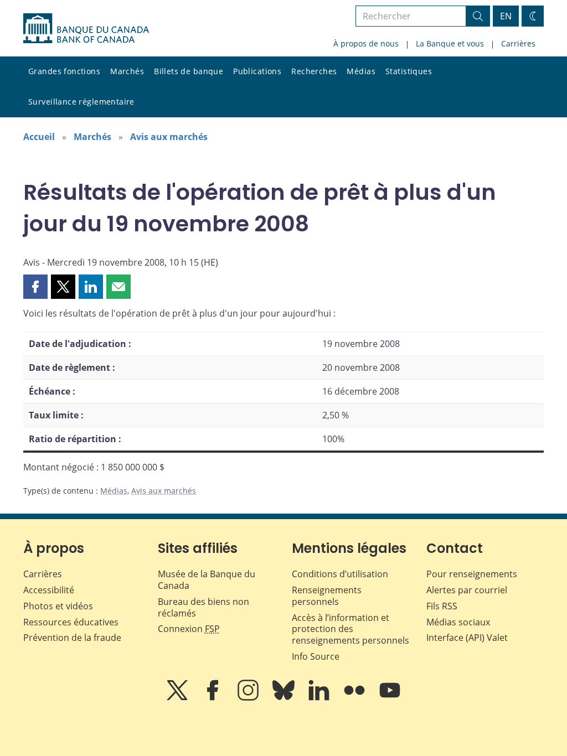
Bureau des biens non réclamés (203, 607)
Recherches (314, 71)
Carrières (518, 43)
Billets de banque (188, 71)
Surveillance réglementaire (81, 101)
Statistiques (408, 71)
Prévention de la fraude (72, 637)
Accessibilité (48, 590)
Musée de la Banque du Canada (206, 580)
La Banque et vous (450, 43)
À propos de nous (366, 43)
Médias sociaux (458, 622)
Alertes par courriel (466, 590)
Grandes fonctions (64, 71)
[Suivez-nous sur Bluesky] (284, 698)
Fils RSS (441, 606)
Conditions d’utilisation (340, 574)
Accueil (39, 137)
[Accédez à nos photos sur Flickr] (355, 698)
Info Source (315, 656)
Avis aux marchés (169, 137)
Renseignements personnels (327, 596)
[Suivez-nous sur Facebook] (213, 698)
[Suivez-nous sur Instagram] (249, 698)
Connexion (189, 629)
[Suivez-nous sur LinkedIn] (320, 698)
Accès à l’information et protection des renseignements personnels (350, 629)
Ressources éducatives (70, 622)
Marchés (127, 71)
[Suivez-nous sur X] (178, 698)
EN (506, 16)
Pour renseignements (471, 574)
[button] (35, 287)
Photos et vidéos (58, 606)
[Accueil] (86, 28)
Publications (257, 71)
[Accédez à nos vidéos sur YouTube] (389, 698)
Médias (361, 71)
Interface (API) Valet (467, 637)
